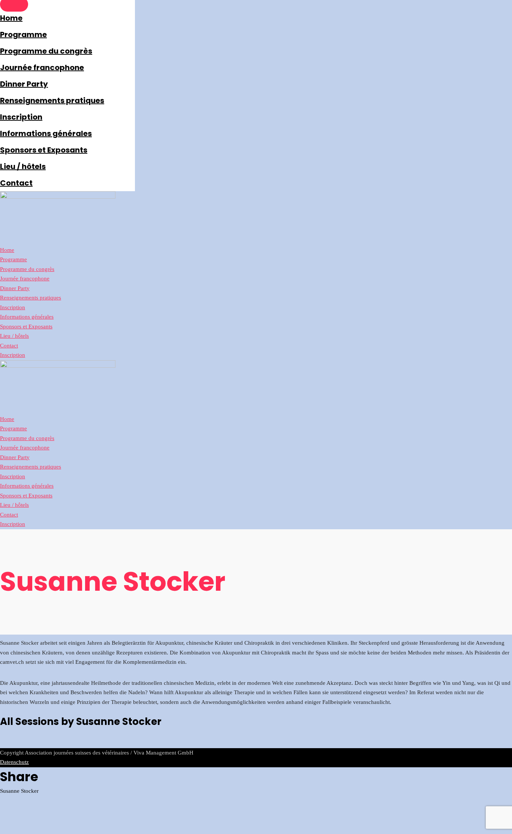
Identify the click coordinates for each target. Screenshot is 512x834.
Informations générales (46, 133)
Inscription (21, 117)
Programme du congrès (46, 51)
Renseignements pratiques (52, 100)
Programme (23, 34)
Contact (16, 183)
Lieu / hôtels (23, 166)
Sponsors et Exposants (43, 150)
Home (11, 18)
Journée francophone (42, 67)
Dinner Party (24, 84)
